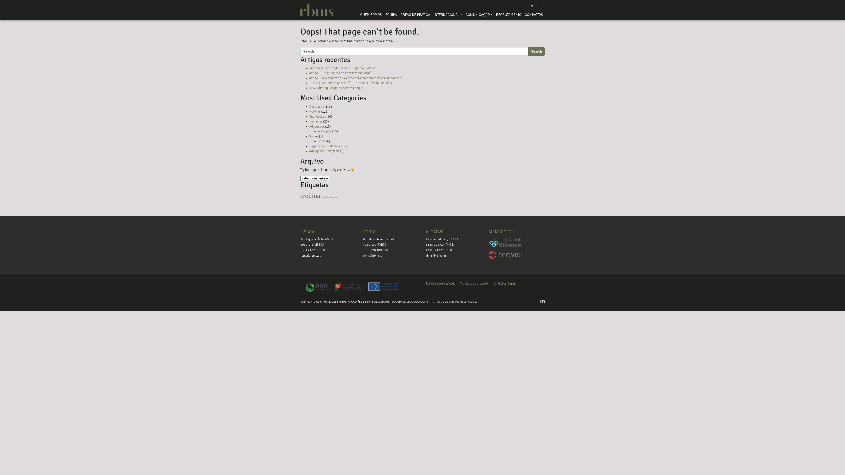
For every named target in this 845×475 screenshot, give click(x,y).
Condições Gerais (504, 283)
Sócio (322, 141)
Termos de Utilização (474, 283)
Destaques (316, 107)
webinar (311, 196)
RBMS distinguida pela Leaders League (336, 88)
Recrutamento (508, 15)
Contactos (534, 15)
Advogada (325, 131)
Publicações (317, 117)
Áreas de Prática (415, 15)
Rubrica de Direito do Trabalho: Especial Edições (343, 68)
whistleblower (330, 197)
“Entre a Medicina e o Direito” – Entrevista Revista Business (350, 83)
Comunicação (478, 15)
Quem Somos (371, 15)
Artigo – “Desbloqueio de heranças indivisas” (340, 73)
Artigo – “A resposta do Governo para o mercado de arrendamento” (355, 78)
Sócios (313, 136)
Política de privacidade (440, 283)
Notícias (315, 111)
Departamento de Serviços (327, 146)
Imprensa (316, 121)
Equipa (391, 15)
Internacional (446, 15)
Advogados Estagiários (325, 151)
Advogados (317, 126)
